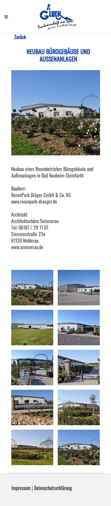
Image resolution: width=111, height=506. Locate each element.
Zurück (20, 37)
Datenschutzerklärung (53, 488)
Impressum (21, 488)
